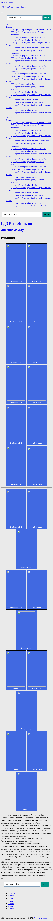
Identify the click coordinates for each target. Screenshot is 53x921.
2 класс (9, 27)
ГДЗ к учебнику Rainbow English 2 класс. (28, 40)
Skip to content (7, 2)
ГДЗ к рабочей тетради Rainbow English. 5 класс (31, 94)
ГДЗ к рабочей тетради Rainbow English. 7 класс (31, 112)
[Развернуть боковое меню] (2, 878)
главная (9, 24)
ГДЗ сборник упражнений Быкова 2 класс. (28, 37)
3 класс (9, 45)
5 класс (9, 81)
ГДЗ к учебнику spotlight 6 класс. (24, 99)
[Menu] (2, 12)
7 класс (9, 107)
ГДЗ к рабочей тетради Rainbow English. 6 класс (31, 105)
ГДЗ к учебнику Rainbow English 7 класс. (28, 110)
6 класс (9, 97)
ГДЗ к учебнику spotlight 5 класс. (24, 84)
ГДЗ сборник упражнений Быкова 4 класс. (28, 73)
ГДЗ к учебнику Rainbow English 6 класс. (28, 102)
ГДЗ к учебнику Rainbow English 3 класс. (28, 58)
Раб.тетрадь (37, 281)
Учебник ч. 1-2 (16, 281)
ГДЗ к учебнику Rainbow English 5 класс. (28, 92)
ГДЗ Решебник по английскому (14, 7)
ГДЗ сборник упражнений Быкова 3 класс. (28, 55)
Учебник (16, 688)
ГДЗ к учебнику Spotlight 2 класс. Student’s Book (31, 29)
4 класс (9, 63)
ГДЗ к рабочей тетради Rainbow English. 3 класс (31, 60)
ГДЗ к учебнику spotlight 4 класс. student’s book (30, 66)
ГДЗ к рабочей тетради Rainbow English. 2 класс (31, 42)
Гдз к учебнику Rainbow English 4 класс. (27, 76)
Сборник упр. (26, 567)
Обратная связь (40, 917)
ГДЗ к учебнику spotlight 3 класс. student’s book (30, 47)
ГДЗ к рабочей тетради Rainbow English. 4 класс (31, 79)
